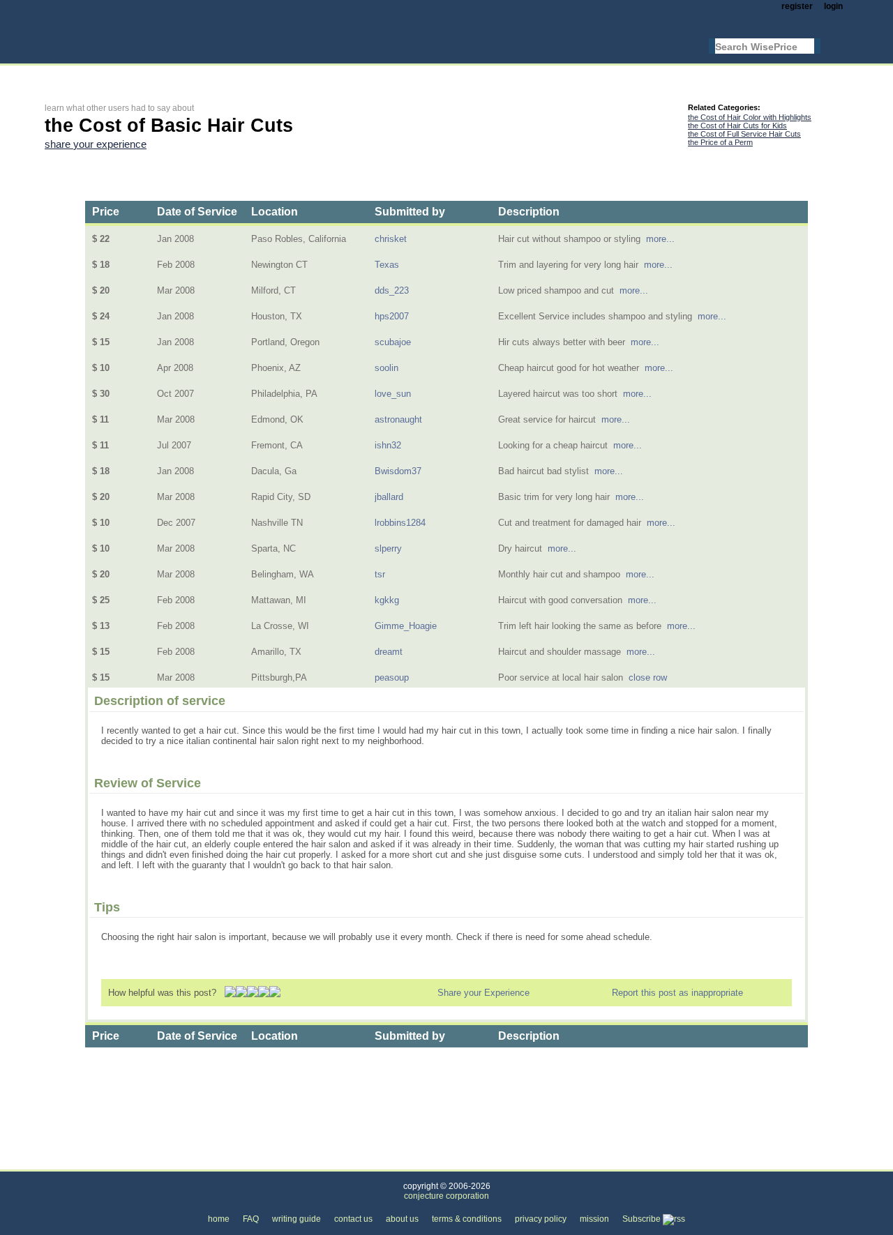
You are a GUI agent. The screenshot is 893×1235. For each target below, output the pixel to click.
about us (402, 1219)
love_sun (393, 393)
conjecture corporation (446, 1196)
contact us (353, 1219)
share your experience (96, 144)
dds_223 (392, 290)
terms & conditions (467, 1219)
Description (529, 212)
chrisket (391, 239)
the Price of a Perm (720, 142)
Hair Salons (210, 1161)
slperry (388, 548)
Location (274, 212)
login (833, 6)
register (797, 6)
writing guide (296, 1219)
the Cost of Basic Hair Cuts (310, 1161)
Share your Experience (483, 992)
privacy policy (540, 1219)
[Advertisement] (299, 74)
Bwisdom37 (398, 471)
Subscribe (642, 1219)
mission (594, 1219)
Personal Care (137, 1161)
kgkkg (387, 600)
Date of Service (197, 212)
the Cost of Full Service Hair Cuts (744, 134)
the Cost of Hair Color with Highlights (749, 117)
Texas (387, 264)
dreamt (389, 651)
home (219, 1219)
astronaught (398, 419)
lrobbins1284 (400, 522)
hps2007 (392, 316)
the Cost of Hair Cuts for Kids (737, 125)
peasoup (392, 677)
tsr (380, 574)
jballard (389, 497)
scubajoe (393, 342)
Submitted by (410, 212)
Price (105, 212)
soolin (386, 368)
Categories (66, 1161)
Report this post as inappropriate (677, 992)
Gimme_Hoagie (406, 626)
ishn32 (388, 445)
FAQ (251, 1219)
